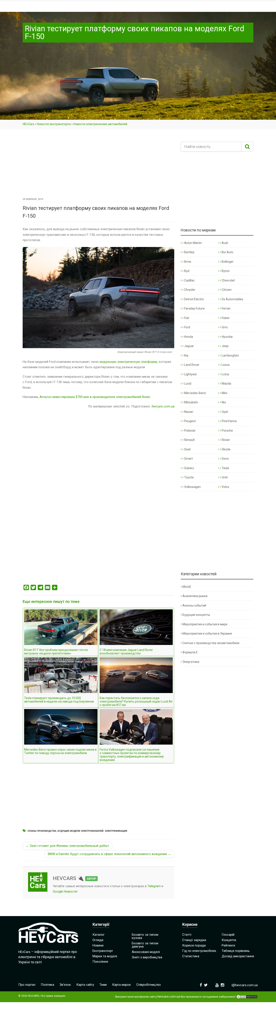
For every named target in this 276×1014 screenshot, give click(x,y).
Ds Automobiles (232, 299)
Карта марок (121, 985)
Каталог (99, 935)
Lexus (225, 364)
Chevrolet (228, 280)
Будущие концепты (196, 614)
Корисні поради (194, 945)
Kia (185, 355)
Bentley (188, 252)
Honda (188, 336)
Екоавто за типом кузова (145, 936)
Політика (47, 985)
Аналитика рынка (194, 596)
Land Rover (191, 364)
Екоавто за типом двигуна (145, 944)
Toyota (188, 477)
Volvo (225, 487)
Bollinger (227, 261)
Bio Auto (227, 252)
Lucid (187, 383)
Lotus (225, 374)
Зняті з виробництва (147, 957)
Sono (225, 458)
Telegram (154, 886)
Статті (186, 935)
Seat (187, 449)
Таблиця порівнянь (236, 951)
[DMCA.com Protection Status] (247, 997)
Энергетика (190, 661)
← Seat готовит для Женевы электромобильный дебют (67, 846)
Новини (98, 945)
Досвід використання (238, 956)
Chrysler (189, 289)
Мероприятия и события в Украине (207, 633)
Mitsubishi (190, 402)
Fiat (186, 318)
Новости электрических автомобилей (100, 124)
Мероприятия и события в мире (204, 624)
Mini (224, 393)
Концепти (229, 940)
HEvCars (28, 124)
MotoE (186, 586)
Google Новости (65, 891)
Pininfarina (229, 421)
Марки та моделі (105, 956)
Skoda (225, 449)
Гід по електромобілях (199, 951)
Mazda (226, 383)
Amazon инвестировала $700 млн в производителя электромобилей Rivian (94, 397)
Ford (186, 327)
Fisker (225, 318)
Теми (103, 985)
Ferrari (226, 308)
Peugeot (189, 421)
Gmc (224, 327)
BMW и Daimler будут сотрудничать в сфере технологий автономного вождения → (109, 854)
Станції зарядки (194, 940)
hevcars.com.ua (162, 406)
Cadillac (189, 280)
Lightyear (190, 374)
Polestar (189, 430)
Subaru (188, 468)
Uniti (224, 477)
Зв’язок (65, 985)
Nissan (188, 411)
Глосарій (228, 935)
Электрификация (116, 831)
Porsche (227, 430)
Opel (224, 411)
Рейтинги (228, 945)
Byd (186, 271)
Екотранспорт (103, 951)
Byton (225, 271)
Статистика (190, 956)
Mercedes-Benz (194, 393)
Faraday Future (194, 308)
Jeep (225, 346)
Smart (188, 458)
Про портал (26, 985)
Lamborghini (230, 355)
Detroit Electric (193, 299)
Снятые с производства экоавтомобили (210, 643)
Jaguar (188, 346)
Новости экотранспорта (54, 124)
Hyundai (227, 336)
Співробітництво (148, 985)
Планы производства (42, 831)
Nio (223, 402)
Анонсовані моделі (146, 952)
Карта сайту (85, 985)
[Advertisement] (98, 164)
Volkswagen (192, 487)
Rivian (225, 440)
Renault (189, 440)
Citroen (226, 289)
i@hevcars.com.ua (245, 985)
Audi (224, 243)
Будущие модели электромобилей (81, 831)
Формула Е (190, 652)
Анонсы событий (194, 605)
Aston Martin (192, 243)
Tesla (225, 468)
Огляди (98, 940)
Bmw (187, 261)
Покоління (100, 962)
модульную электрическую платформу (128, 362)
